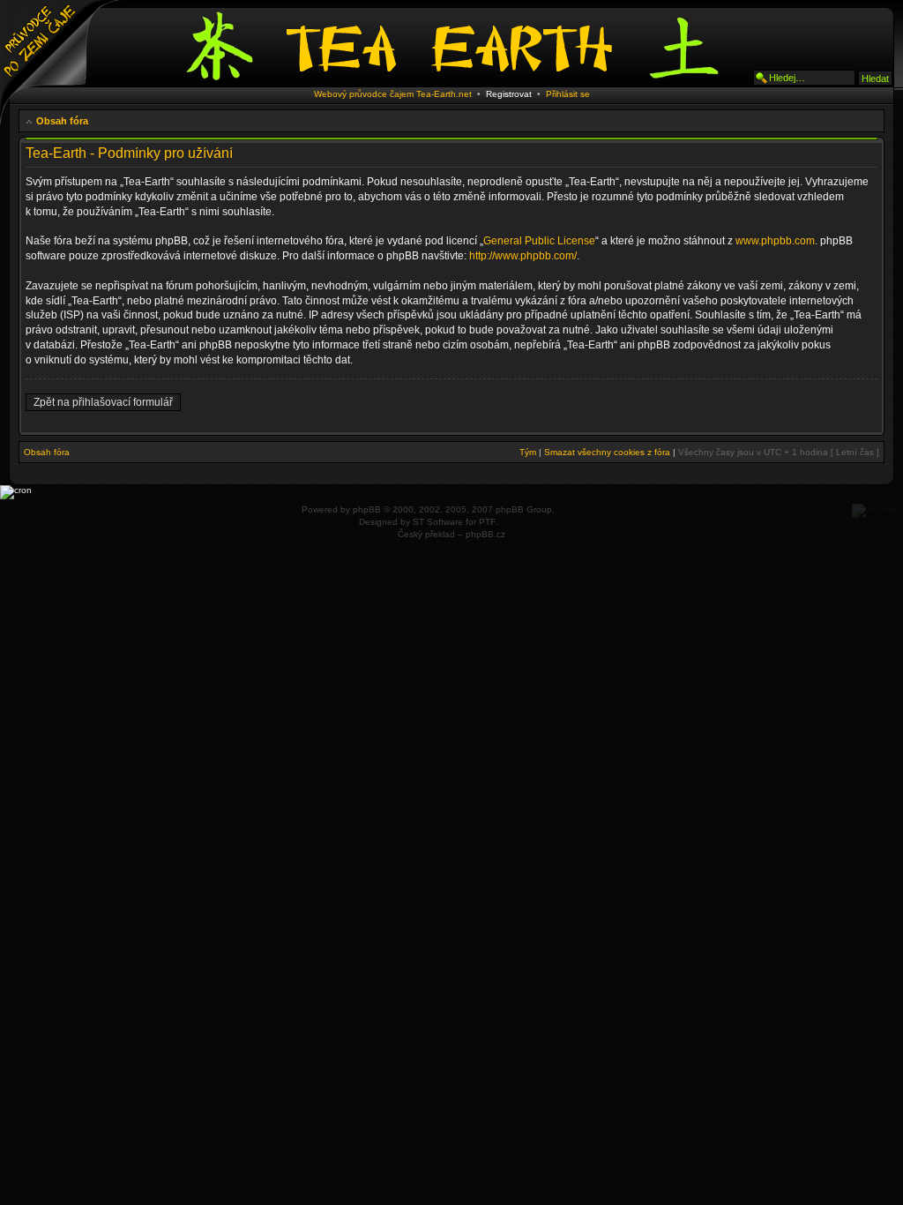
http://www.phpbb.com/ (523, 256)
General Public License (539, 241)
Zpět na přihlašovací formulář (103, 402)
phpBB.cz (485, 534)
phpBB (367, 509)
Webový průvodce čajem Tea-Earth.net (393, 94)
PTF (487, 522)
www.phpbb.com (775, 241)
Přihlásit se (568, 94)
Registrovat (509, 94)
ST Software (438, 522)
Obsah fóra (62, 121)
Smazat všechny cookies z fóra (607, 452)
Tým (527, 452)
